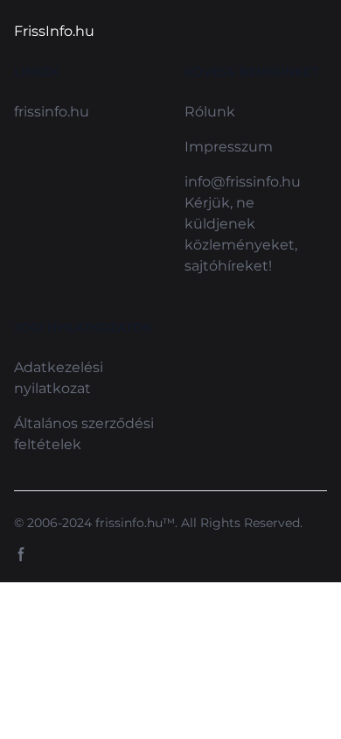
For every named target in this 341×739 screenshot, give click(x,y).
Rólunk (209, 111)
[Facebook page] (21, 554)
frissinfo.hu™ (135, 523)
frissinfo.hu (51, 111)
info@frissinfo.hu (242, 181)
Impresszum (228, 146)
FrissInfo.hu (54, 31)
